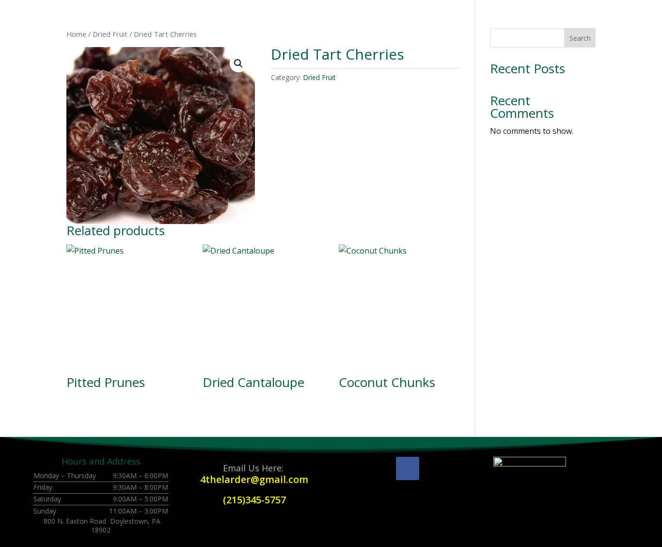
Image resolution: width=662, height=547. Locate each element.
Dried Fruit (110, 34)
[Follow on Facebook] (407, 468)
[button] (238, 63)
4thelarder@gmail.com (254, 479)
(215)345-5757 (254, 499)
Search (580, 38)
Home (76, 34)
